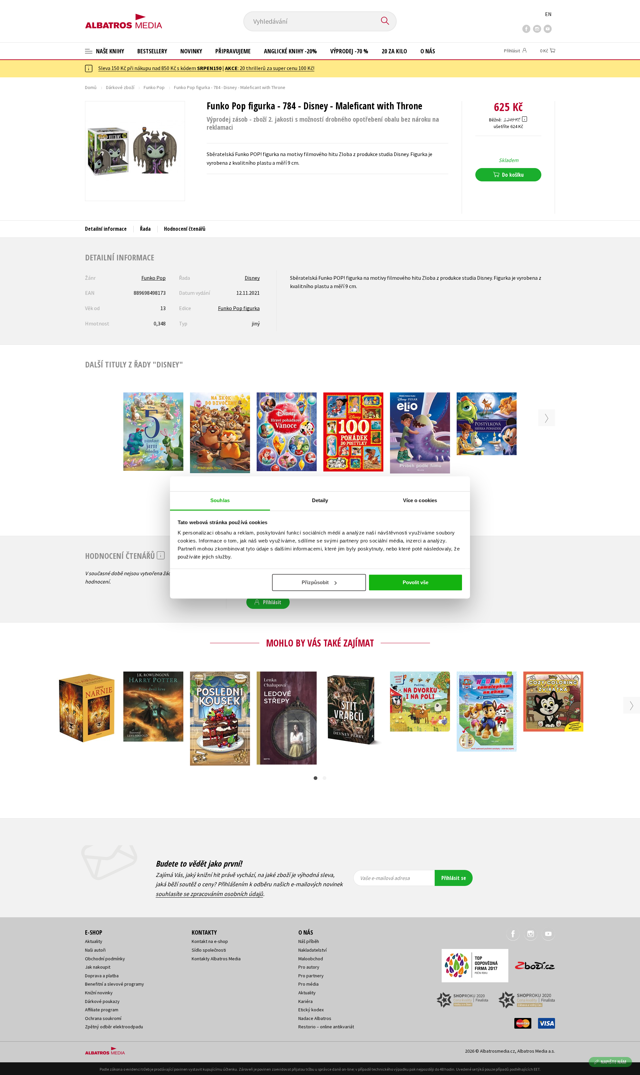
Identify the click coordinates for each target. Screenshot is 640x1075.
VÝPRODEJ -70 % (349, 51)
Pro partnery (311, 976)
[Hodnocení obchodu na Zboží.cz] (531, 963)
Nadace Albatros (314, 1018)
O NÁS (427, 51)
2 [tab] (324, 778)
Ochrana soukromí (103, 1018)
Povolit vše (415, 582)
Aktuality (93, 941)
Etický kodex (311, 1010)
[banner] (123, 15)
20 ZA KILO (394, 51)
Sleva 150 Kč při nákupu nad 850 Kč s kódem (159, 68)
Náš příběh (308, 941)
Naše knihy (109, 51)
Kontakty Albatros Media (216, 959)
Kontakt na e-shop (210, 941)
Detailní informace (106, 228)
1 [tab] (315, 778)
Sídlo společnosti (209, 950)
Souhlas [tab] (220, 500)
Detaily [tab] (320, 500)
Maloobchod (310, 959)
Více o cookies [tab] (420, 500)
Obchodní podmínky (105, 959)
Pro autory (308, 967)
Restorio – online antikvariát (326, 1027)
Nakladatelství (312, 950)
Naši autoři (95, 950)
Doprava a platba (102, 976)
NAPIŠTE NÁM (613, 1062)
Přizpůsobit (315, 582)
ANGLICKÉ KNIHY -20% (290, 51)
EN (548, 14)
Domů (91, 87)
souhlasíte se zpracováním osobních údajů (209, 894)
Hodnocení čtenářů (184, 228)
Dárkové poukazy (102, 1001)
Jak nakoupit (97, 967)
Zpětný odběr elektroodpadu (114, 1027)
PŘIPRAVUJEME (233, 51)
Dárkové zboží (120, 87)
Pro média (308, 984)
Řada (145, 228)
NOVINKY (191, 51)
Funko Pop (154, 87)
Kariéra (305, 1001)
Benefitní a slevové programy (114, 984)
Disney (252, 277)
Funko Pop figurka (239, 308)
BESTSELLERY (152, 51)
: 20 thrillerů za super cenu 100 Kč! (269, 68)
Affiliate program (101, 1010)
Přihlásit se (453, 878)
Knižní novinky (99, 993)
